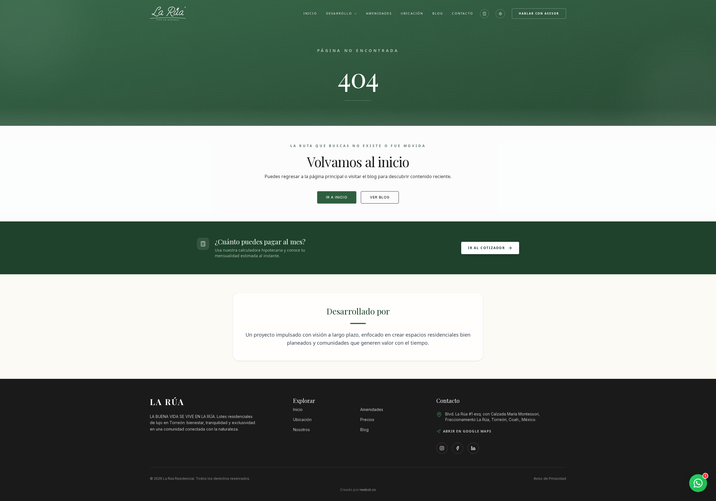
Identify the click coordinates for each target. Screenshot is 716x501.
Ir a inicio (336, 197)
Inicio (310, 13)
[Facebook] (457, 448)
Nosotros (301, 429)
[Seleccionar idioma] (500, 13)
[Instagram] (441, 448)
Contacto (462, 13)
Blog (437, 13)
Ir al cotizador (486, 247)
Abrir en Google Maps (467, 431)
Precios (367, 419)
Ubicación (412, 13)
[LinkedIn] (473, 448)
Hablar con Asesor (539, 13)
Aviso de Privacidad (550, 478)
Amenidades (379, 13)
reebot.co (368, 490)
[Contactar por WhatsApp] (698, 483)
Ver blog (380, 197)
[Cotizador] (484, 13)
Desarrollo (339, 13)
